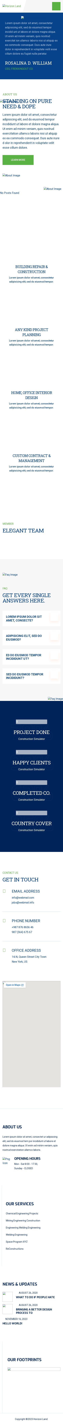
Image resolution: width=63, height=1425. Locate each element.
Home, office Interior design (31, 395)
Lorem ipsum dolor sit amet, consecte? (24, 618)
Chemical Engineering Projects (22, 1213)
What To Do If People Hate (35, 1297)
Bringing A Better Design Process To (34, 1311)
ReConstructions (15, 1248)
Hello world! (12, 1323)
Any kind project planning (31, 332)
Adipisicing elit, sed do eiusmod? (24, 637)
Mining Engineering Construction (23, 1220)
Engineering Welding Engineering (23, 1227)
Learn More (18, 160)
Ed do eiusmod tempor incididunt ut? (23, 657)
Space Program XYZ (17, 1241)
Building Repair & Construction (31, 269)
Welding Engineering (16, 1234)
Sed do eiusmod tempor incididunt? (24, 676)
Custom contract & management (32, 458)
